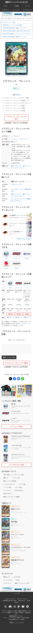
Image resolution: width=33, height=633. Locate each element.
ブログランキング (7, 583)
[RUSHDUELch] (23, 606)
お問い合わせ (21, 600)
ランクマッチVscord (7, 580)
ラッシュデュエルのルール (9, 484)
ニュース (27, 6)
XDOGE (17, 580)
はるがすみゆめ (17, 577)
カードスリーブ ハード (18, 454)
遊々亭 (13, 404)
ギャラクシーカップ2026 (9, 22)
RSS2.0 (16, 602)
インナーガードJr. (16, 445)
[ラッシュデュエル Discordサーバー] (10, 606)
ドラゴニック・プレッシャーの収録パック (16, 100)
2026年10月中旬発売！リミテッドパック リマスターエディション (17, 34)
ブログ (5, 6)
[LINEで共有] (22, 378)
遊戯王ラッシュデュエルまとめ (16, 2)
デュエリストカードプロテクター (21, 436)
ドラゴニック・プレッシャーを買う (16, 118)
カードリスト (16, 10)
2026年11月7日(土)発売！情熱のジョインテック (15, 37)
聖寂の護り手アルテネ (17, 560)
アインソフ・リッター (17, 534)
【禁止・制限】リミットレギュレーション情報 (13, 474)
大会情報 (16, 6)
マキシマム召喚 (22, 484)
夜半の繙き (14, 522)
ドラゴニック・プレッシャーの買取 (14, 108)
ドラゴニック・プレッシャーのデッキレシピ (17, 103)
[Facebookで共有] (14, 378)
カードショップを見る (16, 426)
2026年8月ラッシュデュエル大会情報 (12, 25)
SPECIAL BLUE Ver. (19, 490)
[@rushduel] (5, 606)
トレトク (13, 418)
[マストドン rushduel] (19, 606)
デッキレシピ (5, 10)
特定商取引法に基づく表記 (9, 600)
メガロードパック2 (16, 184)
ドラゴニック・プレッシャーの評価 (14, 111)
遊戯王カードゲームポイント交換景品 (11, 496)
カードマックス (15, 411)
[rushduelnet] (15, 606)
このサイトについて (10, 599)
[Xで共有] (10, 378)
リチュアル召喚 (18, 487)
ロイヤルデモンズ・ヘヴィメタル (20, 547)
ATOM (28, 600)
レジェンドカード (7, 490)
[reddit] (27, 606)
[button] (17, 95)
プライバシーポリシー (22, 599)
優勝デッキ (5, 478)
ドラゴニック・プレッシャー (19, 139)
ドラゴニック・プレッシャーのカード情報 (16, 98)
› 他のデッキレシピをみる (24, 238)
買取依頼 (10, 314)
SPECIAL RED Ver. (7, 493)
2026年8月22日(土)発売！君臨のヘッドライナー (15, 28)
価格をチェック (10, 317)
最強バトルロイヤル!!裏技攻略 (9, 481)
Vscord (22, 619)
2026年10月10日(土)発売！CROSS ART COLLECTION (16, 31)
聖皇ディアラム (15, 509)
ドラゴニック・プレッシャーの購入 (14, 105)
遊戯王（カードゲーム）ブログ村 (22, 583)
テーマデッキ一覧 (16, 478)
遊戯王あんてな (6, 577)
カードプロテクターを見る (16, 465)
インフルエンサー (27, 10)
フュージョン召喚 (7, 487)
